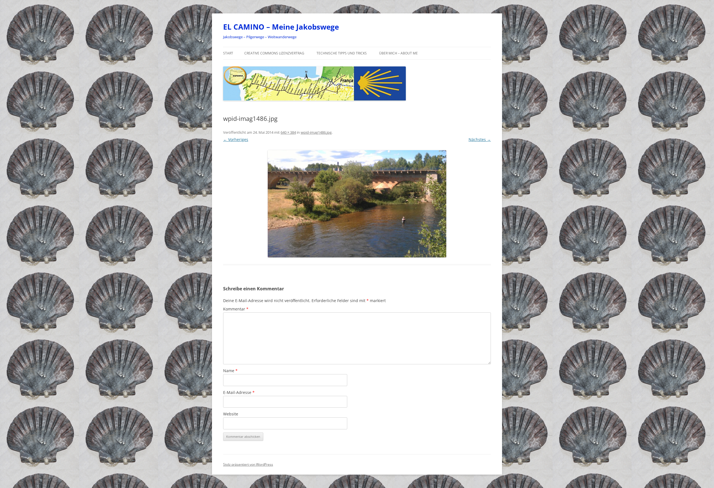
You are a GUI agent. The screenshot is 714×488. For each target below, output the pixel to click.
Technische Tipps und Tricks (342, 53)
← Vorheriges (235, 139)
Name (230, 370)
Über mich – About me (398, 53)
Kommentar (236, 309)
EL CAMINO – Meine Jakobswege (281, 27)
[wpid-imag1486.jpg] (357, 203)
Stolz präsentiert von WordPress (248, 464)
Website (230, 414)
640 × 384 (288, 132)
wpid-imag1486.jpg (316, 132)
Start (228, 53)
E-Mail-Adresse (239, 392)
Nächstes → (480, 139)
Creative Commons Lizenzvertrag (274, 53)
